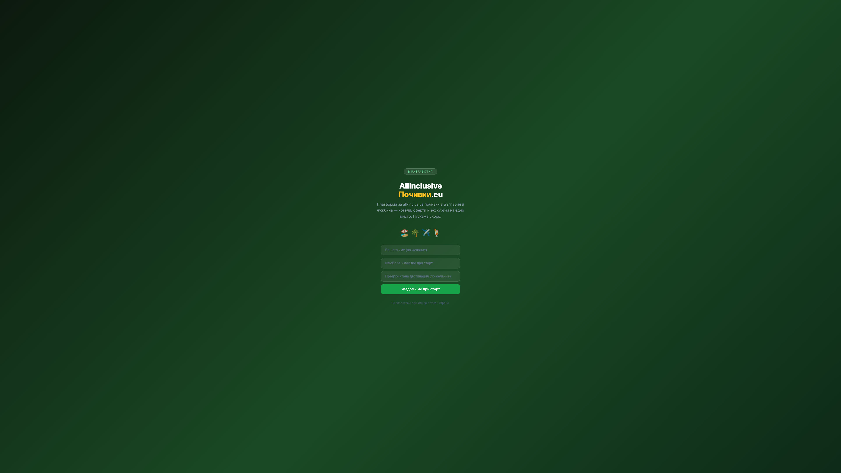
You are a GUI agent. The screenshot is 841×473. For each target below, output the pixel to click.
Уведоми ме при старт (420, 289)
